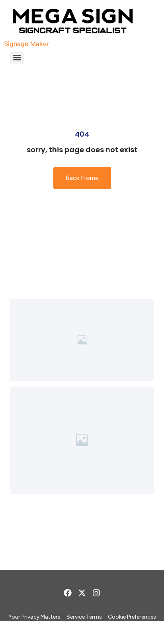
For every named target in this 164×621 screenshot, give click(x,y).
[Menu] (17, 58)
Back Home (82, 178)
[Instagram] (96, 593)
